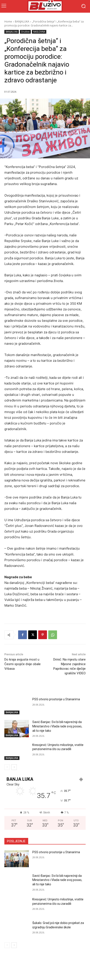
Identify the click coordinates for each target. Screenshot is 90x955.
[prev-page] (7, 767)
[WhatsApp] (52, 634)
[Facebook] (22, 634)
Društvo (25, 31)
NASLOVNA (39, 31)
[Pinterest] (42, 634)
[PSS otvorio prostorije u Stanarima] (16, 705)
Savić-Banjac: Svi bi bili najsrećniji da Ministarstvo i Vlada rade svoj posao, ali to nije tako (57, 726)
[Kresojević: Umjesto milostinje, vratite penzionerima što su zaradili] (16, 751)
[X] (32, 634)
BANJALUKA (22, 21)
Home (8, 21)
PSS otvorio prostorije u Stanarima (56, 699)
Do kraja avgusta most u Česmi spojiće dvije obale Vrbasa (22, 664)
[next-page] (14, 767)
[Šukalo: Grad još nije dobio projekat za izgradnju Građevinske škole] (16, 929)
